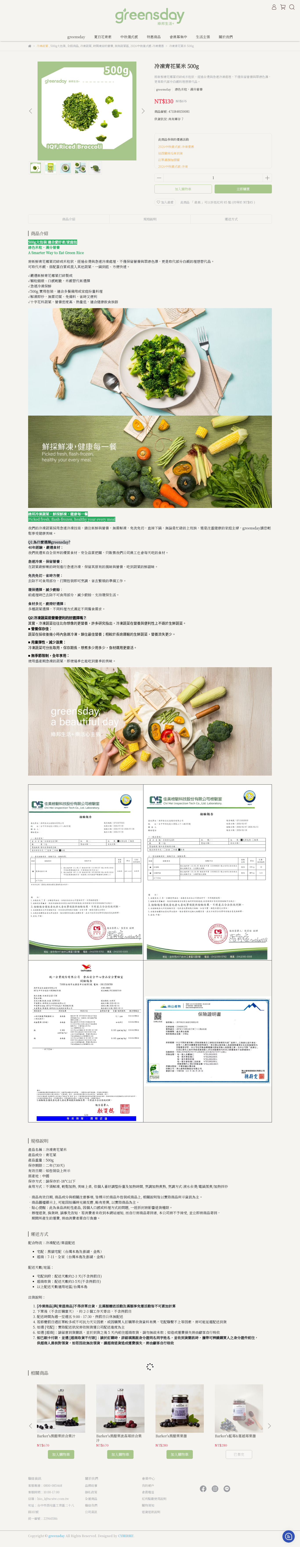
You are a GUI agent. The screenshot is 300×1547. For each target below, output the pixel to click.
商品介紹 (68, 219)
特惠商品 (154, 37)
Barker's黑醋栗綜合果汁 (56, 1436)
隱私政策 (91, 1492)
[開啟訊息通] (288, 1536)
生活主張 (203, 37)
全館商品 (91, 1498)
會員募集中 (178, 37)
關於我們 (226, 37)
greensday (76, 37)
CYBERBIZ (126, 1536)
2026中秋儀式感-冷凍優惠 (176, 146)
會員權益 (148, 1492)
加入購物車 (183, 189)
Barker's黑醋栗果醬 (171, 1436)
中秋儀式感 (129, 37)
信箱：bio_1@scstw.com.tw (48, 1498)
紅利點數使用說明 (154, 1498)
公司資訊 (91, 1512)
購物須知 (148, 1505)
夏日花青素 (103, 37)
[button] (143, 111)
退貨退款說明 (151, 1512)
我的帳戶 (148, 1485)
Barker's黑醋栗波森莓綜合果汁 (119, 1438)
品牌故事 (91, 1485)
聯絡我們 (91, 1505)
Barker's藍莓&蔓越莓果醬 (235, 1436)
